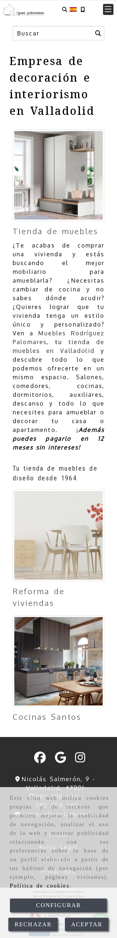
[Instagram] (80, 759)
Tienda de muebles (55, 231)
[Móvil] (82, 9)
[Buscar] (65, 9)
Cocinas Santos (47, 717)
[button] (108, 9)
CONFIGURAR (58, 905)
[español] (73, 8)
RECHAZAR (33, 924)
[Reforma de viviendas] (58, 535)
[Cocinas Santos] (58, 661)
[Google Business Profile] (60, 759)
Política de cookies (40, 885)
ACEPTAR (86, 924)
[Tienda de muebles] (58, 175)
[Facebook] (40, 759)
